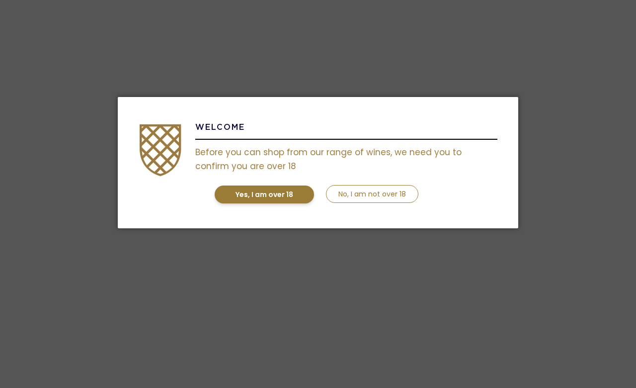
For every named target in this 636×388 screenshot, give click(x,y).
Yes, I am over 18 (264, 194)
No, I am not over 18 (372, 194)
